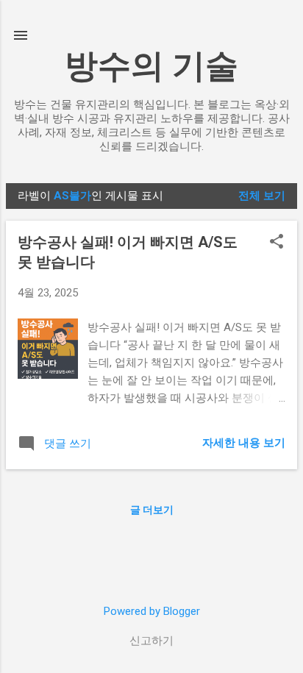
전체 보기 (261, 195)
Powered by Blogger (152, 611)
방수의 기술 (151, 65)
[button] (276, 242)
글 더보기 (152, 510)
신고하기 (151, 640)
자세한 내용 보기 (243, 442)
